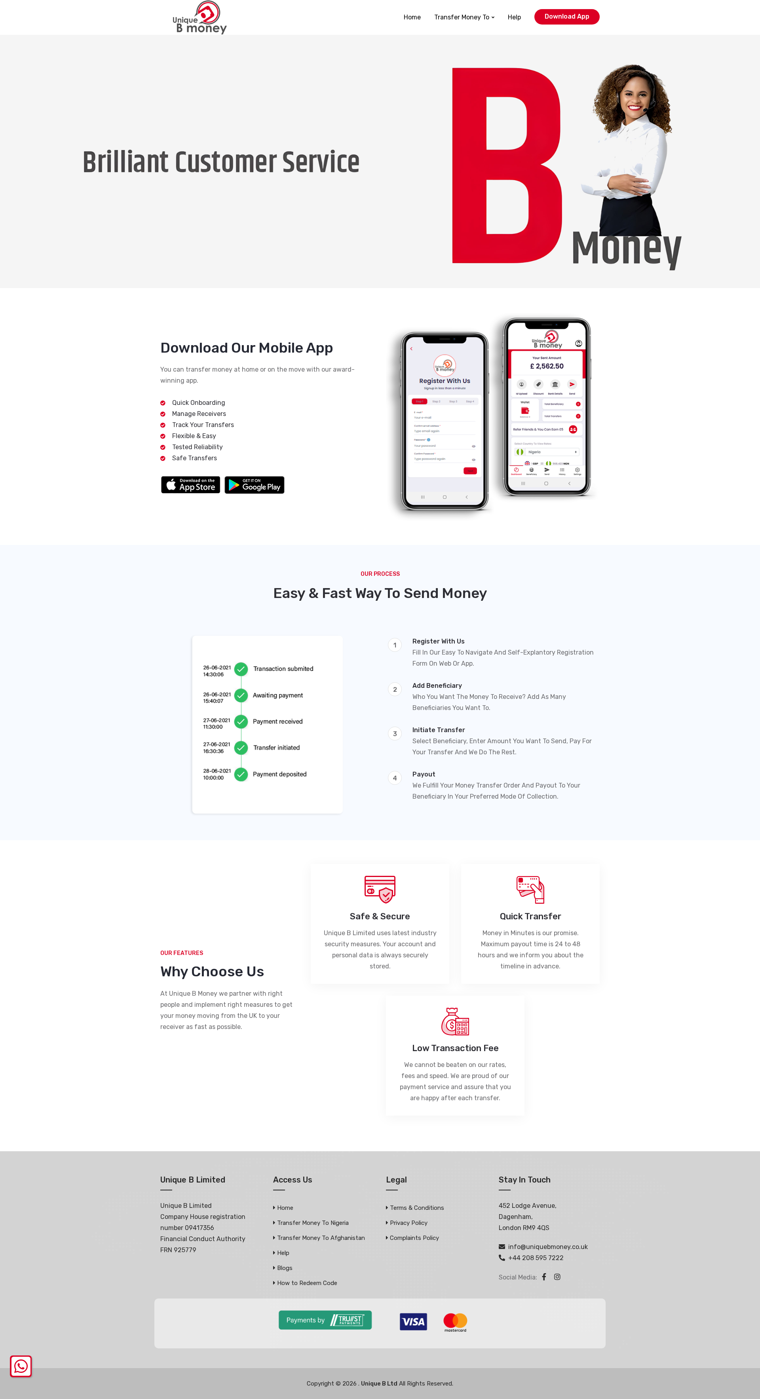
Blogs (285, 1268)
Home (412, 17)
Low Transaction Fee (455, 1048)
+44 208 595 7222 (536, 1258)
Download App (567, 16)
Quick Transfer (530, 916)
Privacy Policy (409, 1222)
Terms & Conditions (417, 1207)
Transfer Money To (461, 17)
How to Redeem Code (307, 1283)
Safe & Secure (380, 916)
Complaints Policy (414, 1237)
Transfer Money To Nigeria (313, 1222)
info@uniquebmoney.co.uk (548, 1247)
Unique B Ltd (379, 1383)
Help (514, 17)
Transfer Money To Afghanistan (321, 1237)
